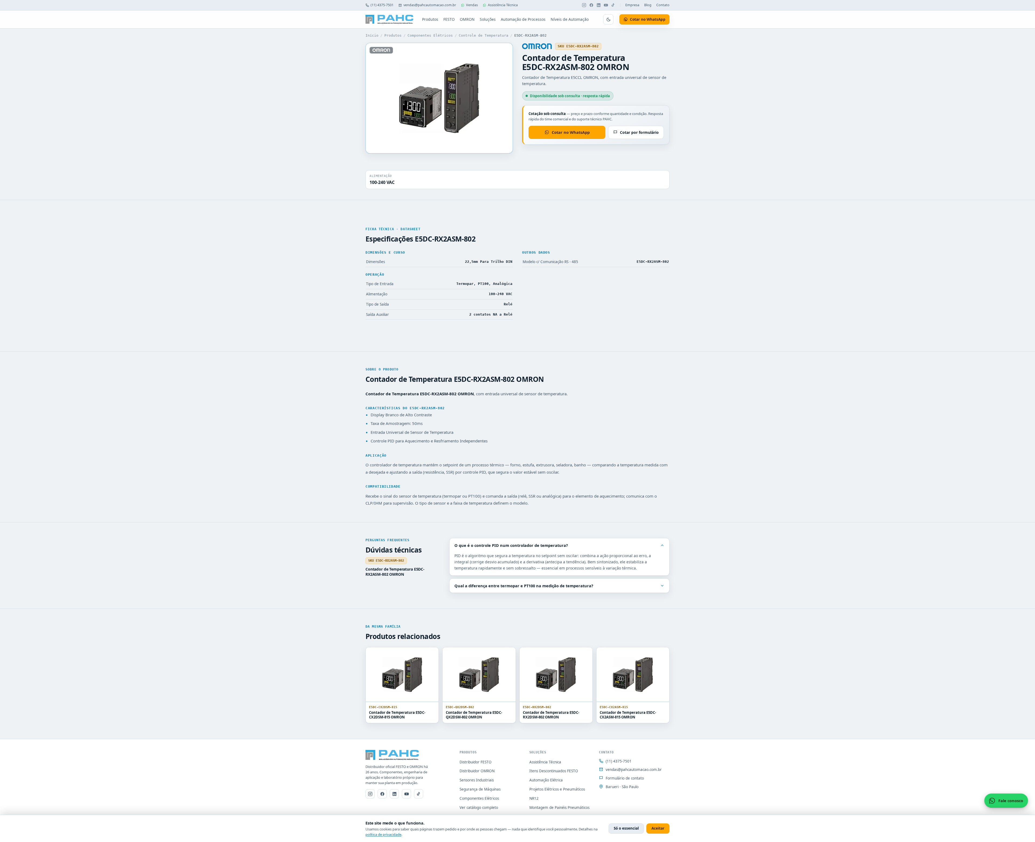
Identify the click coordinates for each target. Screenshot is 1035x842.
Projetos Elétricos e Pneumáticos (557, 789)
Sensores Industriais (477, 780)
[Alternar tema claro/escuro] (608, 19)
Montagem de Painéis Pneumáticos (559, 807)
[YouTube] (606, 5)
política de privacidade (383, 834)
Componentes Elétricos (430, 35)
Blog (647, 5)
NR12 (534, 798)
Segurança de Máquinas (480, 789)
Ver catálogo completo (479, 807)
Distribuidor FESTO (476, 762)
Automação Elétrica (546, 780)
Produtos (430, 19)
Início (371, 35)
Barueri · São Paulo (622, 786)
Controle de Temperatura (483, 35)
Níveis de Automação (570, 19)
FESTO (449, 19)
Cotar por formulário (639, 132)
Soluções (488, 19)
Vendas (472, 5)
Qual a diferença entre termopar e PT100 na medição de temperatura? (523, 585)
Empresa (632, 5)
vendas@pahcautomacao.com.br (429, 5)
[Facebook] (591, 5)
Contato (663, 5)
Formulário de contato (625, 778)
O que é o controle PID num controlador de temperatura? (511, 545)
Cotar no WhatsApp (571, 132)
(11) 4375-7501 (382, 5)
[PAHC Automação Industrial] (389, 19)
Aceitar (657, 828)
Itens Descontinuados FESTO (553, 770)
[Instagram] (584, 5)
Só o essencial (626, 828)
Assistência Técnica (503, 5)
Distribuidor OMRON (477, 770)
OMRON (467, 19)
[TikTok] (613, 5)
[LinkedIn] (598, 5)
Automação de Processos (523, 19)
